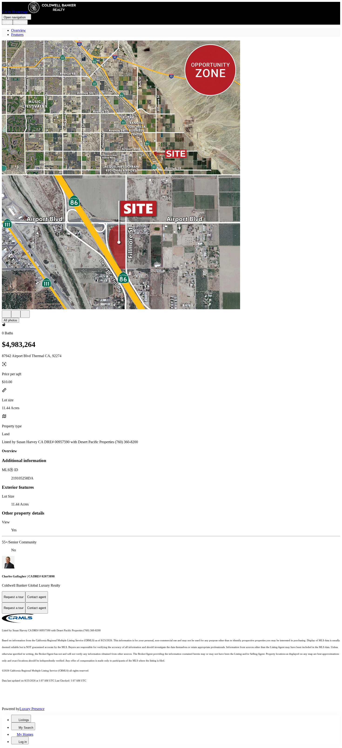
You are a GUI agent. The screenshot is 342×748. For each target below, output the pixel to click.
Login (7, 22)
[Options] (6, 314)
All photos (10, 320)
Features (17, 35)
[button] (171, 107)
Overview (18, 30)
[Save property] (15, 314)
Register (20, 22)
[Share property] (25, 314)
